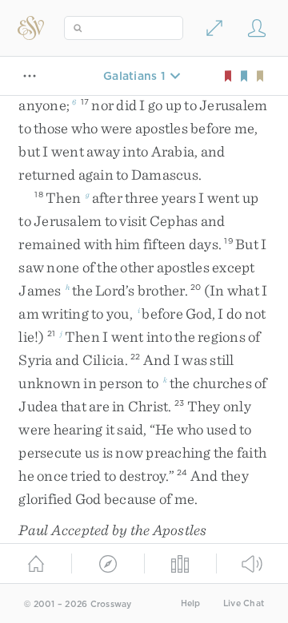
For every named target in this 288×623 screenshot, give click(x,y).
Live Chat (243, 603)
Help (191, 603)
